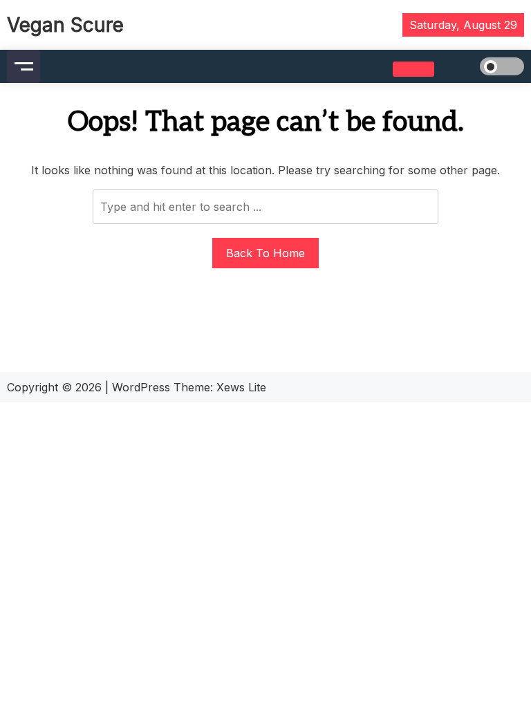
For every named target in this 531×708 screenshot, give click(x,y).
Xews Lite (241, 387)
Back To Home (265, 253)
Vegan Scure (65, 25)
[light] (482, 66)
